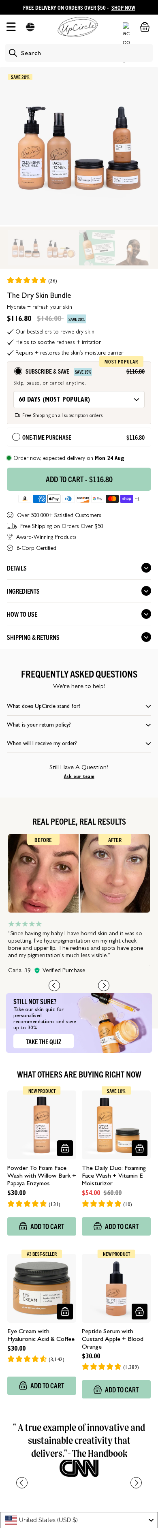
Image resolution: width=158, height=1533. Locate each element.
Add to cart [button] (47, 1226)
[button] (30, 27)
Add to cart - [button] (79, 479)
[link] (31, 280)
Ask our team (79, 776)
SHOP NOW (123, 7)
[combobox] (79, 1520)
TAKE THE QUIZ (43, 1041)
